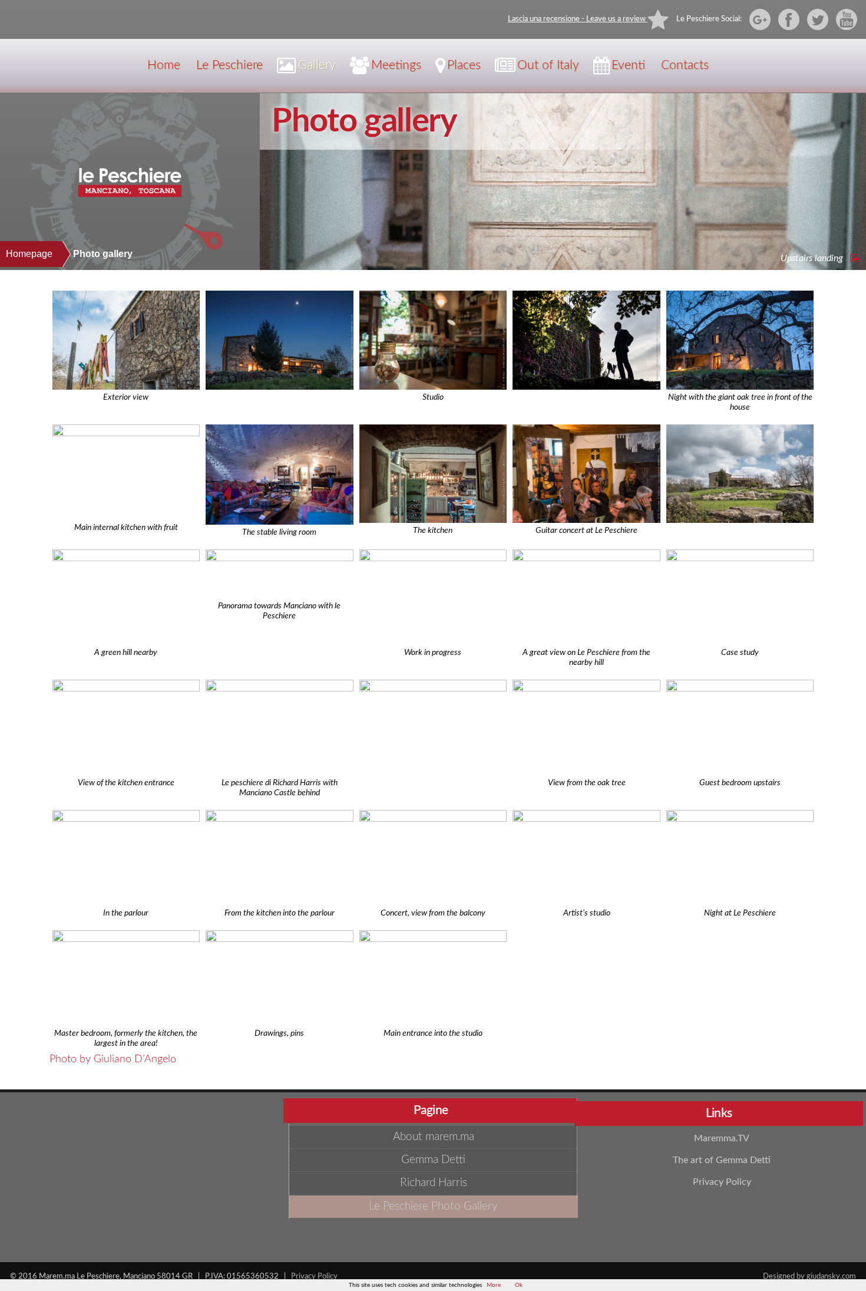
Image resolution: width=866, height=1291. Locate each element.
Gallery (317, 65)
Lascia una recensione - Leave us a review (577, 18)
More (494, 1285)
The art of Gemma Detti (722, 1160)
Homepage (29, 254)
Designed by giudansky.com (809, 1276)
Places (464, 65)
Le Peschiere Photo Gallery (433, 1206)
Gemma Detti (433, 1159)
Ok (519, 1285)
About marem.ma (433, 1136)
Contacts (685, 65)
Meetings (396, 65)
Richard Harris (433, 1182)
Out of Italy (548, 65)
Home (163, 65)
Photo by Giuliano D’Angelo (112, 1059)
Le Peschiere (229, 65)
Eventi (628, 65)
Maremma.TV (721, 1138)
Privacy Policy (722, 1182)
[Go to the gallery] (852, 258)
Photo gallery (364, 121)
